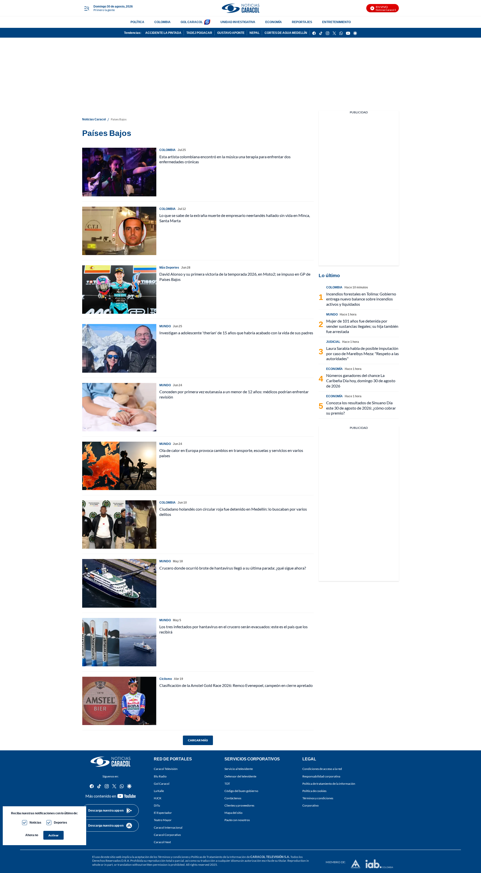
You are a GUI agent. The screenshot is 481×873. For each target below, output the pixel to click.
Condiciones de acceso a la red (322, 769)
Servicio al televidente (238, 769)
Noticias (35, 822)
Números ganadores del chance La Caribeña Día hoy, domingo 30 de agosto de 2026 (360, 380)
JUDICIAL (333, 342)
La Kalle (159, 791)
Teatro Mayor (163, 820)
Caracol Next (162, 842)
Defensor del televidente (240, 776)
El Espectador (163, 813)
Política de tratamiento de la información (328, 783)
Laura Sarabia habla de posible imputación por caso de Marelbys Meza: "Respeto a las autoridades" (362, 353)
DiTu (157, 805)
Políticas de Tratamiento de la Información (218, 857)
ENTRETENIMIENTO (336, 22)
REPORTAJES (302, 22)
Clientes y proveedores (239, 805)
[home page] (240, 8)
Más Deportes (169, 267)
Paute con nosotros (237, 820)
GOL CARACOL (192, 22)
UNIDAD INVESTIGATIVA (237, 22)
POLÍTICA (137, 22)
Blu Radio (160, 776)
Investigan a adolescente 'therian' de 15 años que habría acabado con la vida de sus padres (236, 332)
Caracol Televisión (166, 769)
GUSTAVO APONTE (231, 33)
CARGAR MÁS (198, 740)
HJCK (157, 798)
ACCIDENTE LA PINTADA (163, 33)
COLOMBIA (162, 22)
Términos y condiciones (317, 798)
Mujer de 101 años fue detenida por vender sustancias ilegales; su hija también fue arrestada (362, 326)
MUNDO (165, 326)
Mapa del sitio (233, 813)
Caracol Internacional (168, 827)
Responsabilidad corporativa (321, 776)
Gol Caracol (161, 783)
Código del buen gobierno (241, 791)
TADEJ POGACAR (199, 33)
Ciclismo (165, 679)
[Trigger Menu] (86, 8)
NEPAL (255, 33)
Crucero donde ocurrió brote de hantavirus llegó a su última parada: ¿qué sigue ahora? (232, 568)
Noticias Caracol (94, 119)
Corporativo (310, 805)
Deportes (60, 822)
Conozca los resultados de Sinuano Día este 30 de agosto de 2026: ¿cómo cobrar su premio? (361, 408)
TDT (227, 783)
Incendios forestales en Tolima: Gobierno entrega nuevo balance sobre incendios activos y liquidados (361, 299)
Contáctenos (232, 798)
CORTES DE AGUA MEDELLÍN (286, 33)
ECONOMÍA (273, 22)
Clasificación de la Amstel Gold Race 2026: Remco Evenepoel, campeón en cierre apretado (236, 685)
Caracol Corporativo (167, 835)
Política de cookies (314, 791)
